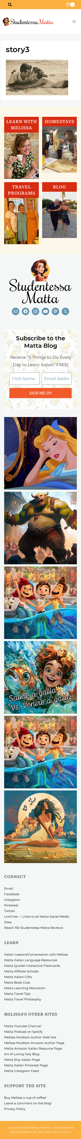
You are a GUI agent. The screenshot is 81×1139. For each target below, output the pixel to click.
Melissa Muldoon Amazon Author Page (34, 1043)
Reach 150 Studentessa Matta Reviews (33, 928)
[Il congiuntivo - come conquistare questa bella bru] (40, 528)
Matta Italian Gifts (18, 977)
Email (8, 888)
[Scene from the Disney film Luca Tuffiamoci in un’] (40, 602)
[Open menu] (74, 21)
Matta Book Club (17, 982)
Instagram (12, 900)
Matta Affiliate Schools (21, 971)
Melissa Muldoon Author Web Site (30, 1037)
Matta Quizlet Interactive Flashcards (32, 966)
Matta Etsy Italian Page (22, 1060)
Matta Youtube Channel (22, 1026)
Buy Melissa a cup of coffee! (25, 1098)
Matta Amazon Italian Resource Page (33, 1048)
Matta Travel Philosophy (22, 999)
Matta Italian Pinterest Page (26, 1065)
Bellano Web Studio (54, 1132)
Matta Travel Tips (17, 994)
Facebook (11, 894)
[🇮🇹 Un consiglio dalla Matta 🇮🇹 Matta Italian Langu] (40, 677)
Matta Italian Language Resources (30, 960)
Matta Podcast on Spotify (23, 1032)
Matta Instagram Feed (21, 1071)
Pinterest (11, 905)
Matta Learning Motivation (24, 988)
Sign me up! (40, 392)
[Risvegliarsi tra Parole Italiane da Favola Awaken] (40, 453)
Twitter (9, 911)
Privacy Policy (14, 1109)
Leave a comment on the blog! (28, 1103)
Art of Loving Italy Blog (21, 1054)
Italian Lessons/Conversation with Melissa (36, 954)
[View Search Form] (9, 4)
